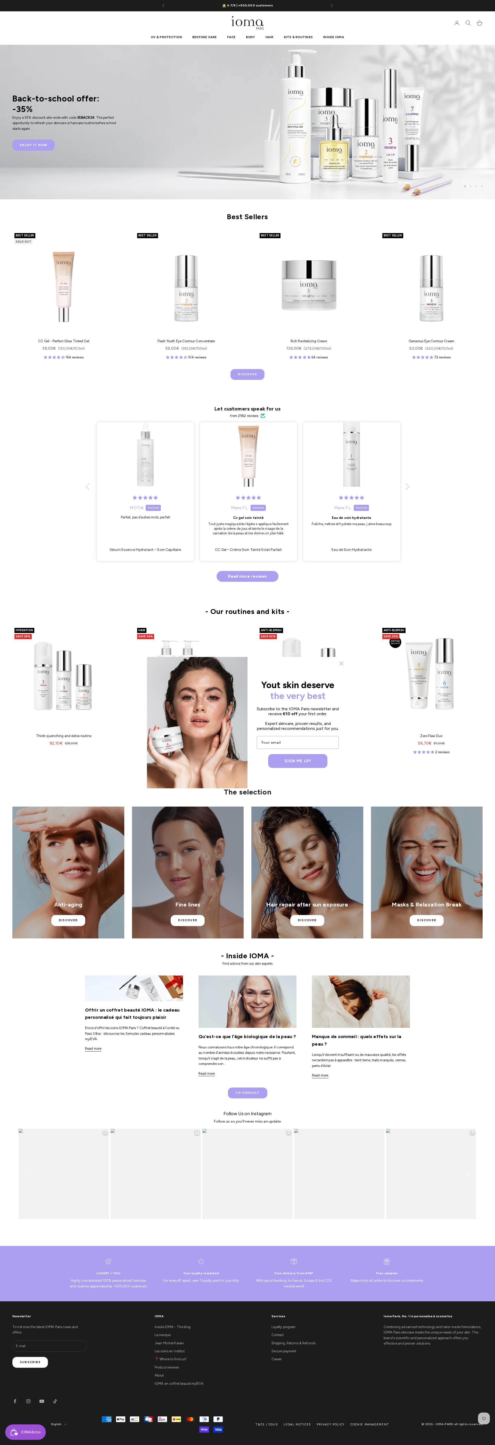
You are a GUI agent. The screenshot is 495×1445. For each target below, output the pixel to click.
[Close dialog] (341, 663)
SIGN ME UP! (298, 761)
